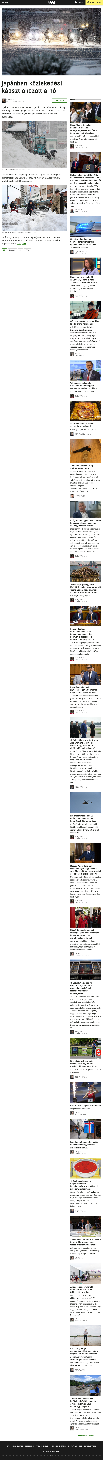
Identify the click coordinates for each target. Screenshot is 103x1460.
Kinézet (80, 2)
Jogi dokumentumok (59, 1446)
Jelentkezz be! (95, 2)
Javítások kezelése (42, 1446)
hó (7, 101)
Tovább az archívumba (86, 1436)
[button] (4, 250)
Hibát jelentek (17, 1446)
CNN (24, 243)
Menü (7, 2)
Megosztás (60, 100)
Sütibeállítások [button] (90, 1446)
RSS (80, 1446)
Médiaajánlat (72, 1446)
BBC (19, 243)
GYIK (8, 1446)
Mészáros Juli (10, 99)
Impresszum (29, 1446)
